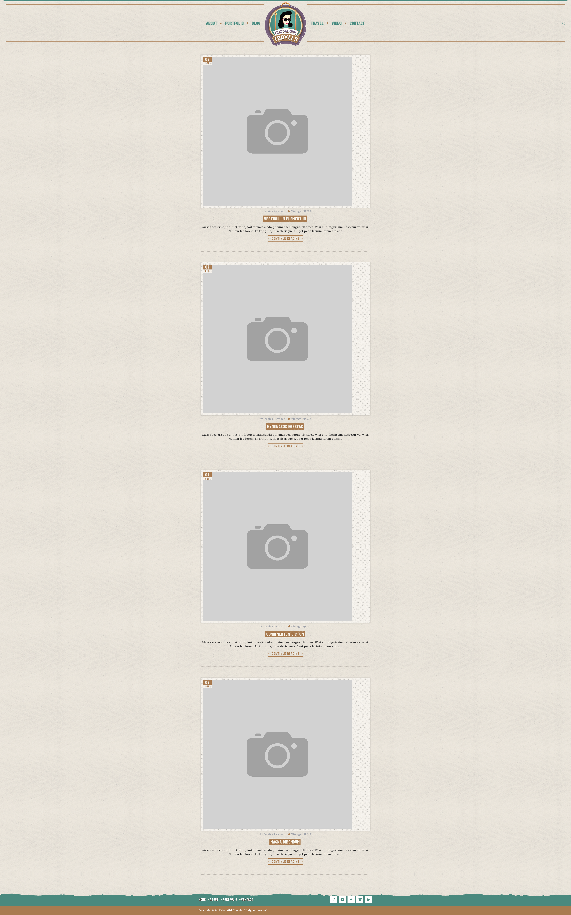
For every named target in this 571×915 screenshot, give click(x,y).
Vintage (296, 211)
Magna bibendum (285, 841)
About (211, 23)
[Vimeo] (359, 899)
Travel (317, 23)
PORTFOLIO (230, 899)
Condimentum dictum (285, 634)
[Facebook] (351, 899)
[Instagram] (333, 899)
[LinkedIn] (368, 899)
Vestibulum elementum (285, 218)
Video (337, 23)
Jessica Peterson (274, 211)
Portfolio (234, 23)
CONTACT (247, 899)
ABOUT (214, 899)
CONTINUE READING (285, 238)
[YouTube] (342, 899)
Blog (256, 23)
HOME (202, 899)
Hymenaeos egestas (285, 426)
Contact (357, 23)
